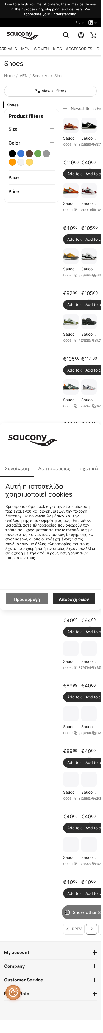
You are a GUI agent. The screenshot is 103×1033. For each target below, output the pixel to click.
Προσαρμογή (27, 599)
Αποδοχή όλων (74, 599)
